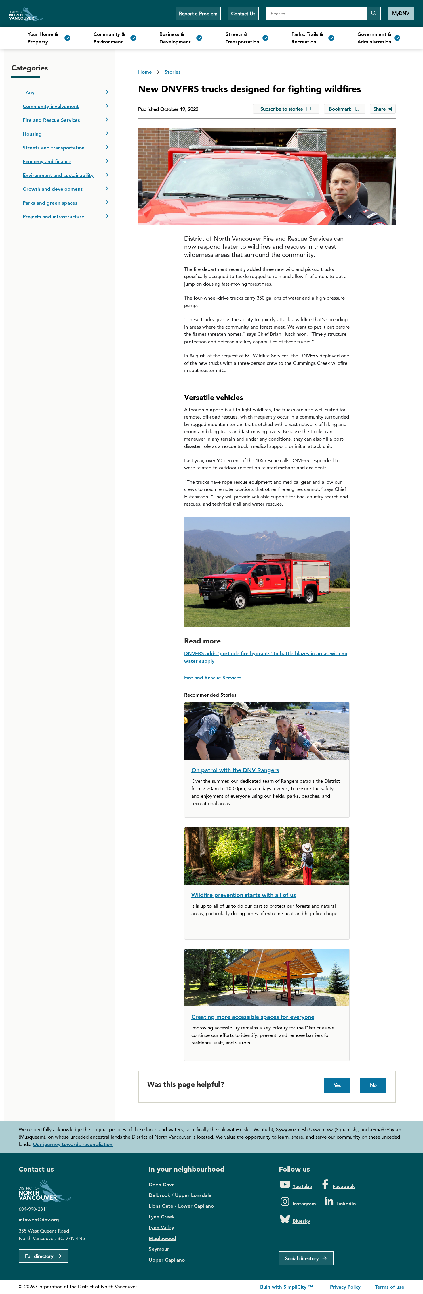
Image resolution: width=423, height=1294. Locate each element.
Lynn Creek (162, 1217)
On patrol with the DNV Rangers (235, 770)
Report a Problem (198, 13)
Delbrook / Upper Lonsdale (180, 1195)
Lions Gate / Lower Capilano (181, 1206)
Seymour (159, 1249)
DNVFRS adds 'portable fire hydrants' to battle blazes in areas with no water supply (265, 657)
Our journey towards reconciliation (73, 1144)
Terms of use (389, 1287)
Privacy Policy (345, 1287)
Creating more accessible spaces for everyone (252, 1016)
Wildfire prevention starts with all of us (243, 895)
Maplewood (162, 1238)
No (373, 1085)
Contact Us (243, 13)
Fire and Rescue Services (212, 677)
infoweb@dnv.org (39, 1219)
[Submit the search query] (374, 13)
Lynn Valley (161, 1227)
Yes (337, 1085)
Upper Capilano (167, 1260)
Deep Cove (162, 1184)
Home (26, 13)
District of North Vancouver (47, 1190)
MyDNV (400, 13)
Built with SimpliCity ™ (286, 1287)
